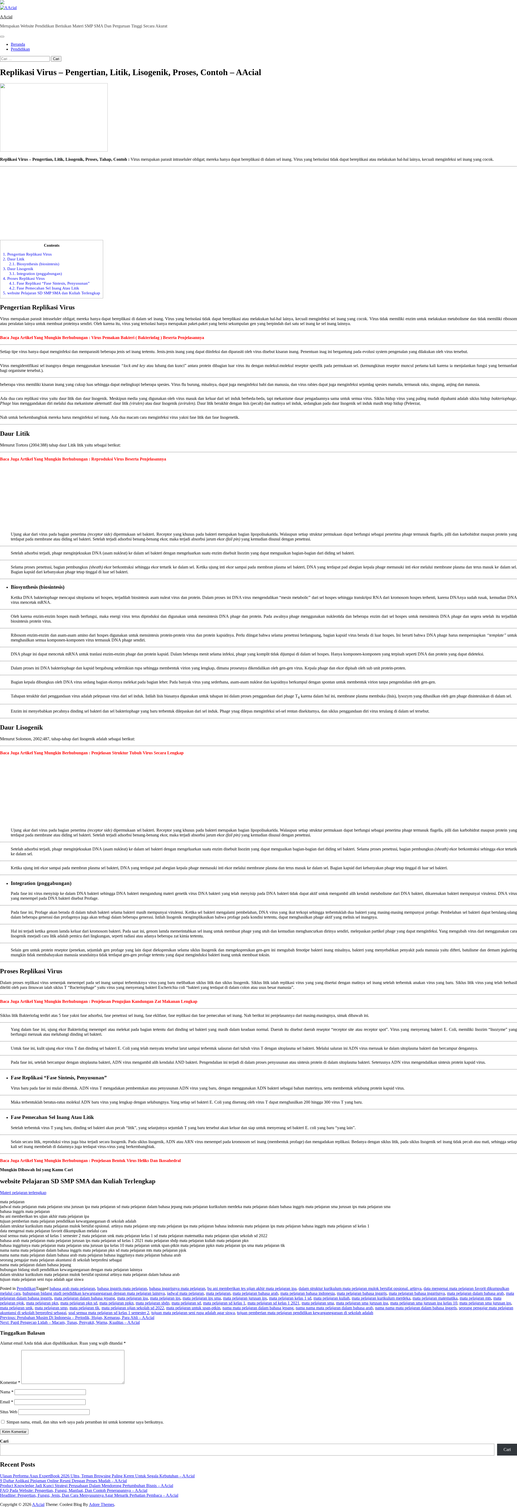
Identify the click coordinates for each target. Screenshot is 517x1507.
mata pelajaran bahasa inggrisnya (417, 1293)
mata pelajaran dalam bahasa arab (475, 1293)
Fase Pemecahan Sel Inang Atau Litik (44, 288)
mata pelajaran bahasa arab (255, 1293)
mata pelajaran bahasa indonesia (307, 1293)
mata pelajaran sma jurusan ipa (362, 1303)
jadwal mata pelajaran (185, 1293)
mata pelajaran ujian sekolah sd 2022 (133, 1308)
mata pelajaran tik (84, 1308)
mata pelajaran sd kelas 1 (224, 1303)
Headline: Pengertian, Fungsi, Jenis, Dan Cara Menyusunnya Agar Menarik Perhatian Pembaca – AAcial (89, 1495)
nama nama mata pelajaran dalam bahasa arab (334, 1308)
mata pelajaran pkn (42, 1303)
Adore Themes (101, 1504)
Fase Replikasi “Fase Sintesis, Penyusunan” (49, 283)
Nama (6, 1392)
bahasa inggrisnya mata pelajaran (177, 1288)
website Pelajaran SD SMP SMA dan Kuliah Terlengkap (51, 293)
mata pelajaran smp (51, 1308)
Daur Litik (14, 259)
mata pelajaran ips (165, 1298)
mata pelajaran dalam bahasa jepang (84, 1298)
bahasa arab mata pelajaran (72, 1288)
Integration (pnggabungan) (35, 273)
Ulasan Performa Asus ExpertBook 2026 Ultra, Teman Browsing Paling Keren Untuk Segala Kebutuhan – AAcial (97, 1476)
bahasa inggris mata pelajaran (122, 1288)
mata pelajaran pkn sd (78, 1303)
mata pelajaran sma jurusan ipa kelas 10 (423, 1303)
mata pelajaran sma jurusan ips (485, 1303)
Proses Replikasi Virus (24, 278)
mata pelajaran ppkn (116, 1303)
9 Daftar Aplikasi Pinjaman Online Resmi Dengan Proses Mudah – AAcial (63, 1480)
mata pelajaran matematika (435, 1298)
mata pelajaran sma (318, 1303)
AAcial (6, 17)
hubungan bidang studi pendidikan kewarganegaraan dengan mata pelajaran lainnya (94, 1293)
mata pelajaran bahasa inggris (362, 1293)
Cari (4, 1441)
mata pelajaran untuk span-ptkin (193, 1308)
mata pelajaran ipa (132, 1298)
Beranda (18, 44)
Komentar (10, 1382)
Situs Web (8, 1412)
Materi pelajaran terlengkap (23, 1192)
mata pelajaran (218, 1293)
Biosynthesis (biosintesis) (34, 263)
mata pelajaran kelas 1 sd (290, 1298)
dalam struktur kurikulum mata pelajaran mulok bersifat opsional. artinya (360, 1288)
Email (6, 1402)
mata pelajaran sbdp (152, 1303)
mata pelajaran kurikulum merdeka (381, 1298)
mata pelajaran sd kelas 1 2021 (273, 1303)
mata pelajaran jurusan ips (245, 1298)
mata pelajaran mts (475, 1298)
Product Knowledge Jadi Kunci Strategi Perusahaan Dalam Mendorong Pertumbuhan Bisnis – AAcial (86, 1485)
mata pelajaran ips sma (202, 1298)
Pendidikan (20, 49)
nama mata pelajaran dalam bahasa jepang (258, 1308)
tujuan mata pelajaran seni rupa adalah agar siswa (193, 1312)
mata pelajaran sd (186, 1303)
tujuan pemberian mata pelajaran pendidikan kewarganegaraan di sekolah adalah (305, 1312)
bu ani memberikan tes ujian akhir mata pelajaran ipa (251, 1288)
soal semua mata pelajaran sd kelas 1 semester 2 (108, 1312)
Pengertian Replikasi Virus (27, 254)
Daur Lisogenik (18, 268)
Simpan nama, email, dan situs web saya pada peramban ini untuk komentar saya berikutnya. (85, 1422)
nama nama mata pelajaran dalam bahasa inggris (416, 1308)
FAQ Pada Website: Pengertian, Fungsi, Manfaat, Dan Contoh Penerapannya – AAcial (73, 1490)
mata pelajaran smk (16, 1308)
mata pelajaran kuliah (331, 1298)
